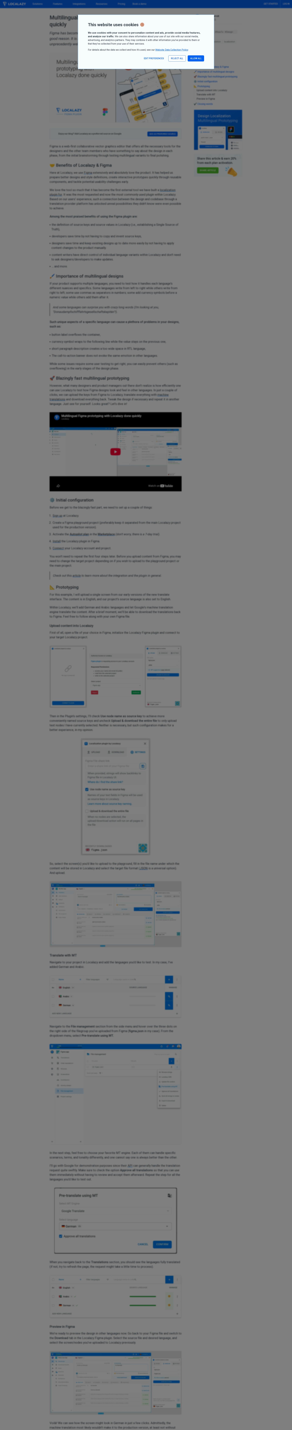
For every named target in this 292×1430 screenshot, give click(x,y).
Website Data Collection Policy (171, 49)
